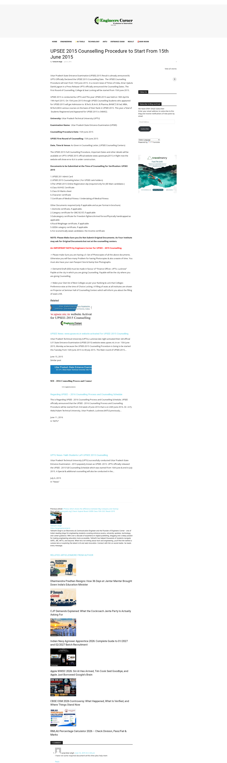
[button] (174, 42)
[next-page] (51, 740)
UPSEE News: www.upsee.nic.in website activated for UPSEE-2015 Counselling (89, 333)
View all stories (171, 69)
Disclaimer (86, 2)
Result (131, 41)
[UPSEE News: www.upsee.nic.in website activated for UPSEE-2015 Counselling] (71, 327)
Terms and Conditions (110, 2)
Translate (156, 142)
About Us (78, 2)
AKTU (105, 41)
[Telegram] (80, 67)
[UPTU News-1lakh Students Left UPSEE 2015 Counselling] (71, 448)
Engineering (66, 41)
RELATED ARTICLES (60, 555)
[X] (171, 1)
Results (53, 725)
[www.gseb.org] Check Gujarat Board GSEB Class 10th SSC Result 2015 (87, 511)
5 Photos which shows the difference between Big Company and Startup (90, 509)
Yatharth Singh (57, 62)
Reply (57, 762)
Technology (93, 41)
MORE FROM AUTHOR (82, 555)
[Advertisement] (113, 21)
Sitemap (131, 2)
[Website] (68, 548)
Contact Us (123, 2)
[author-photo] (56, 523)
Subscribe (145, 129)
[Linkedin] (163, 1)
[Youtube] (175, 1)
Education (54, 575)
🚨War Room (143, 41)
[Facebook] (155, 1)
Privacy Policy (96, 2)
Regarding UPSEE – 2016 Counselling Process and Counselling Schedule (86, 394)
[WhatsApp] (69, 67)
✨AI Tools (80, 41)
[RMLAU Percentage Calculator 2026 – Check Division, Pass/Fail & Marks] (91, 717)
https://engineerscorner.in (60, 528)
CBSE (52, 695)
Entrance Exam (117, 41)
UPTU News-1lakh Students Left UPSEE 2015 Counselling (79, 455)
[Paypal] (167, 1)
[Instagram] (159, 1)
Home (72, 2)
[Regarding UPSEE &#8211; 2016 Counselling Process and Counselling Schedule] (71, 388)
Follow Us (143, 92)
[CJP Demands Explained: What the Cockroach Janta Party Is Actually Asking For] (91, 597)
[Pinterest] (63, 67)
